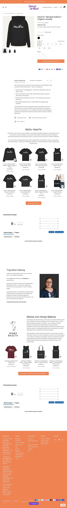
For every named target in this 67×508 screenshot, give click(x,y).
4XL (44, 48)
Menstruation (6, 469)
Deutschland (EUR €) (47, 7)
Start (4, 13)
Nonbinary (5, 449)
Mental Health (6, 468)
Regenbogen (6, 443)
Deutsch (55, 7)
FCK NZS (6, 460)
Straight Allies (6, 450)
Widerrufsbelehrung (32, 446)
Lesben (4, 445)
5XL (49, 48)
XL (56, 44)
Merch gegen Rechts (7, 458)
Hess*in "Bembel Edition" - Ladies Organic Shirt (25, 191)
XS (39, 44)
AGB (29, 451)
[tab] (17, 232)
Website (51, 330)
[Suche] (6, 7)
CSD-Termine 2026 (19, 442)
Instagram (43, 321)
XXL (61, 44)
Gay (7, 445)
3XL (40, 48)
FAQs (16, 446)
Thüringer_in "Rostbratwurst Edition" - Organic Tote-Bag (41, 361)
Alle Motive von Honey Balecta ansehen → (33, 373)
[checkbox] (17, 237)
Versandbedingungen (33, 444)
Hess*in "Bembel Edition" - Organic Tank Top (57, 164)
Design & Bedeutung (20, 80)
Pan (8, 447)
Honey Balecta (45, 22)
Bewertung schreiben (59, 232)
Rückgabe (30, 448)
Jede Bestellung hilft (21, 117)
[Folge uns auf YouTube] (59, 440)
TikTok (37, 321)
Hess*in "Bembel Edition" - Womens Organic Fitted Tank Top (41, 192)
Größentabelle (61, 41)
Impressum (30, 438)
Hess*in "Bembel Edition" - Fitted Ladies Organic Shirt (41, 164)
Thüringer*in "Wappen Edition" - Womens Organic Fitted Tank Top (26, 362)
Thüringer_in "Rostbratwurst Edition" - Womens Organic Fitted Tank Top (55, 362)
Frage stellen (51, 232)
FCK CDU (7, 461)
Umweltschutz (6, 481)
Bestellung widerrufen (17, 439)
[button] (49, 218)
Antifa (4, 476)
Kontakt (17, 448)
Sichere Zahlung (20, 121)
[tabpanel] (33, 245)
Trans (10, 443)
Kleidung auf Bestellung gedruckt (39, 117)
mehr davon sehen (33, 203)
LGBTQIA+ (6, 440)
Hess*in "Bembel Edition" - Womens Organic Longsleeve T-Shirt (9, 165)
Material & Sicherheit (36, 80)
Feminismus (5, 466)
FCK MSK (5, 463)
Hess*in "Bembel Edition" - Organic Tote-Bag (57, 191)
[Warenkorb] (63, 7)
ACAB (7, 476)
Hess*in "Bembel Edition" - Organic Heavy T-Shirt (25, 164)
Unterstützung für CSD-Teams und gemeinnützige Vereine (19, 455)
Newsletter (17, 451)
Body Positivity (6, 471)
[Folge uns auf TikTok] (62, 440)
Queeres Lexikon (19, 444)
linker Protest (8, 474)
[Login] (60, 7)
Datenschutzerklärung (33, 441)
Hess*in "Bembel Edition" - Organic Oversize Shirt (10, 191)
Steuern (45, 26)
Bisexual (5, 447)
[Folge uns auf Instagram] (55, 440)
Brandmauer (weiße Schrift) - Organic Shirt (11, 361)
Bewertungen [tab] (8, 232)
